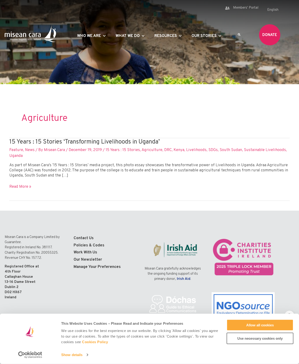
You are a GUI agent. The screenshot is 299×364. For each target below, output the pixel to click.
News (30, 150)
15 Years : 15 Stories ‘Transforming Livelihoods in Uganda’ (84, 142)
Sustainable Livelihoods (265, 150)
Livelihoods (196, 150)
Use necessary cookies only (260, 338)
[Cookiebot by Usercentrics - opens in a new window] (30, 354)
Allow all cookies (260, 325)
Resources (165, 36)
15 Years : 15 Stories (123, 150)
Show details (71, 355)
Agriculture (152, 150)
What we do (128, 36)
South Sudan (231, 150)
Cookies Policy (95, 342)
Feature (16, 150)
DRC (168, 150)
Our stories (204, 36)
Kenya (179, 150)
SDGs (213, 150)
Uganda (16, 156)
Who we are (89, 36)
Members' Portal (245, 8)
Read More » (20, 186)
